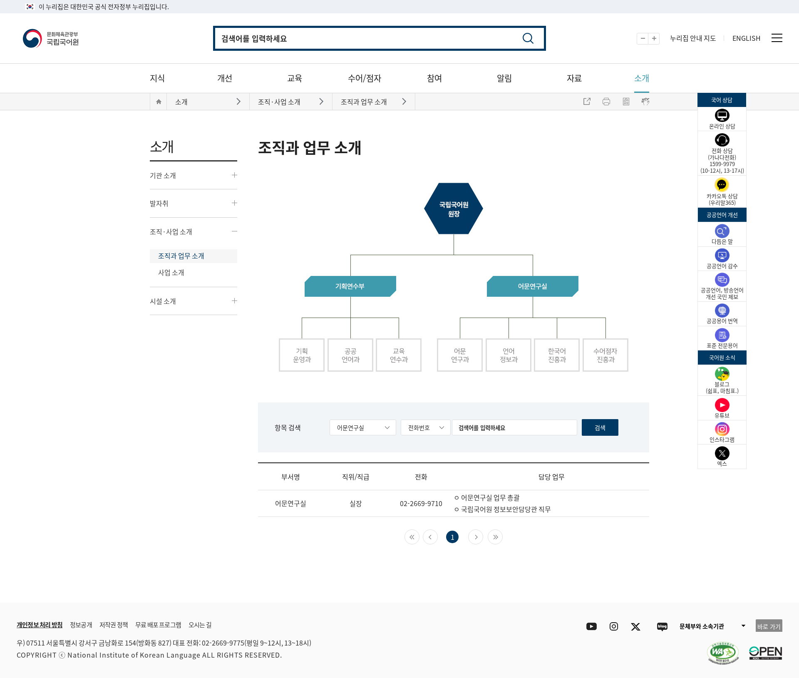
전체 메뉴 (777, 38)
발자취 (159, 203)
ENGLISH (746, 38)
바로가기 (239, 101)
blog (662, 626)
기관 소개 (163, 175)
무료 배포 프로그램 (158, 624)
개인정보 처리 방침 (39, 624)
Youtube (589, 626)
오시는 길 (200, 624)
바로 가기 (769, 626)
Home (158, 101)
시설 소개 (163, 301)
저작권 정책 (113, 624)
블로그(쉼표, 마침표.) (722, 387)
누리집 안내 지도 (693, 38)
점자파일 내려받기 (626, 101)
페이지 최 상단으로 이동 (682, 590)
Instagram (613, 626)
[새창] (718, 648)
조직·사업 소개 (171, 231)
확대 (659, 39)
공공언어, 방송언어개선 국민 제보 (722, 293)
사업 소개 (171, 272)
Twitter (637, 626)
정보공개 (81, 624)
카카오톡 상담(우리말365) (722, 199)
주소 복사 (587, 101)
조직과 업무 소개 (181, 256)
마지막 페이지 (502, 536)
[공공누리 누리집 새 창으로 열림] (761, 648)
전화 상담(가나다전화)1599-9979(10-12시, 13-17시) (722, 160)
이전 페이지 (437, 536)
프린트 (606, 101)
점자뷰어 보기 (645, 101)
